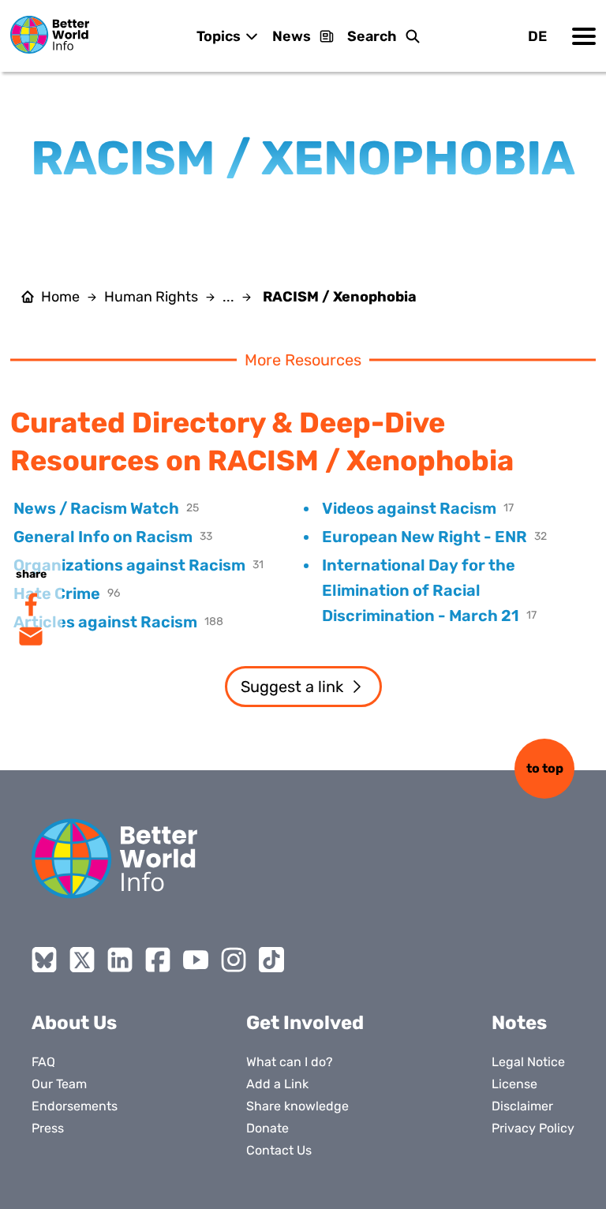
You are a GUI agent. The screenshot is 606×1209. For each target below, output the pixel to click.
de (537, 36)
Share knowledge (297, 1106)
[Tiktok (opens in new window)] (271, 959)
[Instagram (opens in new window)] (233, 959)
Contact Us (279, 1150)
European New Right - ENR (424, 536)
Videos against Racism (409, 508)
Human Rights (151, 296)
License (514, 1083)
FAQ (43, 1061)
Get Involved (305, 1023)
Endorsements (75, 1106)
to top (544, 768)
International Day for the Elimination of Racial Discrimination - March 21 (420, 590)
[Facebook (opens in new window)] (157, 959)
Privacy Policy (533, 1128)
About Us (74, 1023)
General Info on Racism (103, 536)
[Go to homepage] (49, 35)
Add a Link (277, 1083)
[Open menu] (584, 36)
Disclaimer (522, 1106)
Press (48, 1128)
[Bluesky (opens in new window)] (44, 959)
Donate (267, 1128)
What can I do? (289, 1061)
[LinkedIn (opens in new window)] (120, 959)
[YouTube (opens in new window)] (195, 959)
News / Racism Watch (96, 508)
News (291, 36)
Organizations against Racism (129, 565)
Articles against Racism (105, 621)
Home (60, 296)
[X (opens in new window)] (82, 959)
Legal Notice (528, 1061)
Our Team (59, 1083)
